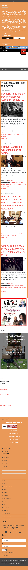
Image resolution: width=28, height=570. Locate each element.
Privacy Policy (6, 451)
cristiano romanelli (6, 184)
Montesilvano (6, 469)
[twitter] (14, 2)
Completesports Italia (5, 405)
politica (5, 466)
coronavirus (11, 525)
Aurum (3, 233)
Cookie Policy (6, 448)
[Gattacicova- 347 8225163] (14, 312)
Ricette (5, 460)
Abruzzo (5, 472)
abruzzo (4, 525)
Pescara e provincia (8, 475)
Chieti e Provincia (7, 481)
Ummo (10, 134)
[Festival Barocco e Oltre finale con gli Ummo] (12, 161)
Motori (5, 504)
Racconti (5, 489)
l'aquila (20, 525)
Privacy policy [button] (7, 35)
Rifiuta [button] (7, 38)
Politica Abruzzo (7, 516)
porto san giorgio (20, 133)
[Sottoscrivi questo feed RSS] (25, 88)
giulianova (16, 525)
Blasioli (22, 232)
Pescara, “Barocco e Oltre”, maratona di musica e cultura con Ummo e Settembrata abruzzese (13, 202)
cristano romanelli (11, 235)
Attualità (5, 510)
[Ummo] (12, 264)
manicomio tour (17, 287)
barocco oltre (23, 184)
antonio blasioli (5, 186)
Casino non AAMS (4, 389)
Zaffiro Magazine (7, 486)
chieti (8, 525)
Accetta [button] (19, 38)
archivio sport (6, 507)
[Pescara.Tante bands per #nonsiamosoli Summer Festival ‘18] (12, 109)
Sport (4, 501)
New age (5, 495)
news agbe (4, 134)
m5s (23, 525)
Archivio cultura (7, 498)
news (14, 134)
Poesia (5, 492)
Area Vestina (6, 478)
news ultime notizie (7, 530)
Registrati (5, 555)
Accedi (4, 549)
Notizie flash (6, 513)
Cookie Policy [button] (7, 33)
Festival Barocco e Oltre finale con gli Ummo (11, 149)
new (10, 527)
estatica (4, 136)
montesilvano (5, 289)
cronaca (5, 463)
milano (24, 287)
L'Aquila (5, 483)
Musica (10, 131)
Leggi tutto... (4, 138)
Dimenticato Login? (9, 552)
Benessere (6, 457)
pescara (13, 133)
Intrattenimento (7, 519)
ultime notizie (20, 134)
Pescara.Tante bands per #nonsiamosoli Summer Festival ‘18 (13, 96)
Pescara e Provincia (13, 230)
